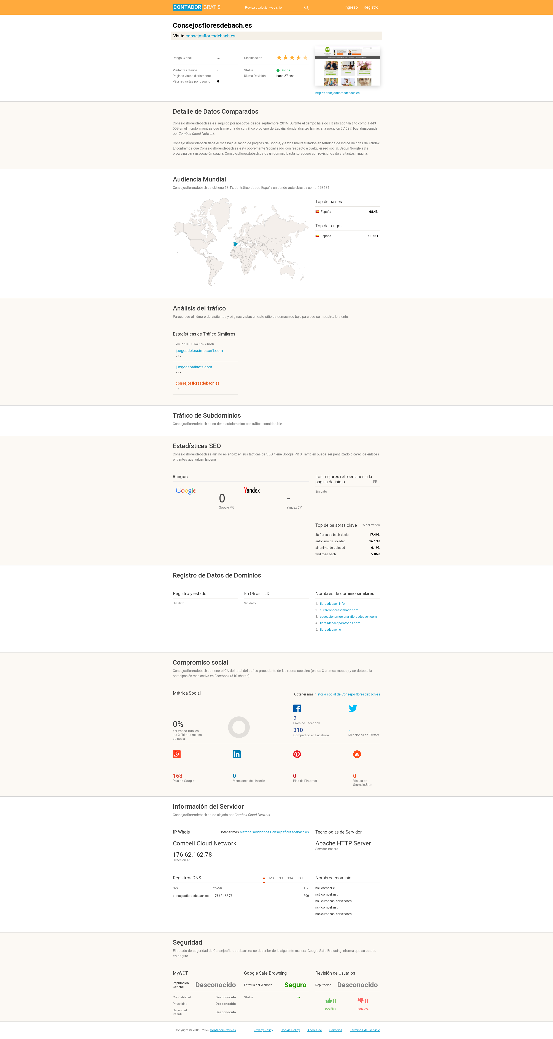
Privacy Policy (263, 1030)
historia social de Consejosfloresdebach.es (347, 694)
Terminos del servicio (365, 1030)
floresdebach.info (332, 604)
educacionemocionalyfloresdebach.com (348, 617)
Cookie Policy (290, 1030)
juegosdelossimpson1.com (199, 350)
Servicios (335, 1030)
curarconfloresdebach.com (339, 610)
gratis (197, 7)
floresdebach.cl (331, 630)
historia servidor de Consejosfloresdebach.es (274, 832)
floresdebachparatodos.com (340, 623)
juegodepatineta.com (194, 367)
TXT (300, 878)
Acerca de (314, 1030)
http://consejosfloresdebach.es (337, 93)
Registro (371, 7)
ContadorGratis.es (223, 1030)
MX (271, 878)
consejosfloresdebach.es (210, 35)
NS (280, 878)
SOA (290, 878)
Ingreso (351, 7)
